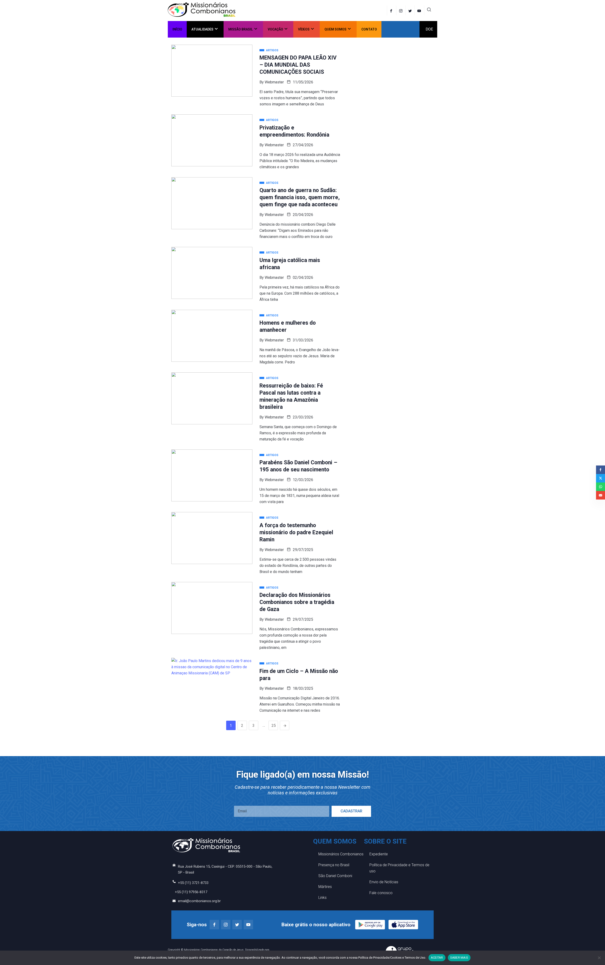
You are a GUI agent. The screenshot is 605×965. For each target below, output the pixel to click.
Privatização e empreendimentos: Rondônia (294, 131)
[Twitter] (410, 10)
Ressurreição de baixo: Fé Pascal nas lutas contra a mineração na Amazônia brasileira (291, 396)
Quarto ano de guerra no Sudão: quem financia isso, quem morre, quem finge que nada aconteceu (299, 197)
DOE (429, 29)
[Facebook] (391, 10)
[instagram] (401, 10)
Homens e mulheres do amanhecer (287, 326)
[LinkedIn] (420, 10)
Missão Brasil (240, 29)
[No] (599, 957)
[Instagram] (225, 924)
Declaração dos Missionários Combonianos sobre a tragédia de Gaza (296, 602)
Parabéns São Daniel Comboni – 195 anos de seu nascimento (298, 466)
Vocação (275, 29)
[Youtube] (248, 924)
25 (274, 725)
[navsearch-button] (429, 10)
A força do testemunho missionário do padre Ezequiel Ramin (296, 532)
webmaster (274, 82)
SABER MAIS (459, 957)
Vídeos (304, 29)
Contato (369, 29)
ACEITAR (437, 957)
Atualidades (202, 29)
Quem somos (335, 29)
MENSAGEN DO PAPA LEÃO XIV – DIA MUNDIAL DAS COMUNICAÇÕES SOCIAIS (298, 65)
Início (177, 29)
